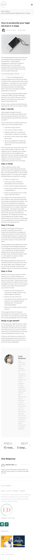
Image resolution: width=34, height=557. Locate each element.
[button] (31, 4)
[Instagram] (6, 524)
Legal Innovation (7, 19)
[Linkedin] (2, 524)
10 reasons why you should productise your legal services (13, 75)
